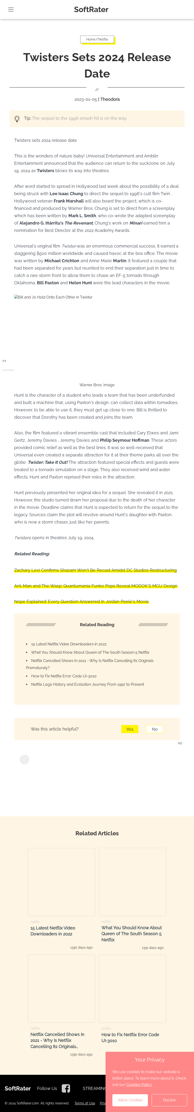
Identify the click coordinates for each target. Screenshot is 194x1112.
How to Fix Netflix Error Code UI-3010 (64, 676)
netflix (35, 922)
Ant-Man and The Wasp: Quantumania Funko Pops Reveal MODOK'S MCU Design (95, 585)
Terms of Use (85, 1103)
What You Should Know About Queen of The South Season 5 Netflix (90, 652)
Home (90, 39)
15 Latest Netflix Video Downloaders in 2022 (68, 644)
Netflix (103, 39)
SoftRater (91, 9)
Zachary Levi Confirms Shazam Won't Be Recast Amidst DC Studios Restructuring (95, 570)
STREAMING (95, 1088)
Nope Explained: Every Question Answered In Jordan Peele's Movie (81, 601)
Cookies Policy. (139, 1084)
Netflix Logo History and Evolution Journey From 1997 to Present (87, 684)
